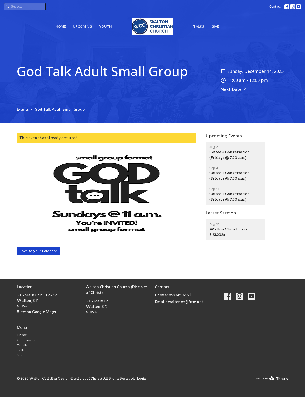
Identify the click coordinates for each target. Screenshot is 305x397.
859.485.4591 (180, 295)
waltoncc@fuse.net (185, 302)
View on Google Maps (36, 312)
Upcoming (82, 26)
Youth (105, 26)
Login (141, 378)
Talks (198, 26)
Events (23, 109)
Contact (275, 6)
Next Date (231, 89)
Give (215, 26)
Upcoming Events (224, 136)
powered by (269, 382)
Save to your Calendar (38, 250)
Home (60, 26)
